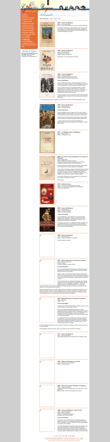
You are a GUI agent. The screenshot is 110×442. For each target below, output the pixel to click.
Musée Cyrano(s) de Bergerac (29, 45)
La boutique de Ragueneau (28, 43)
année (51, 18)
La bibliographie (26, 39)
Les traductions (26, 37)
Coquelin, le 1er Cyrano (28, 25)
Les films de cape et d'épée (28, 34)
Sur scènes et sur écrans (28, 28)
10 (66, 436)
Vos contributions (26, 36)
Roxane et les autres (27, 19)
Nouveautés (25, 16)
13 (72, 436)
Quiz (23, 46)
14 (74, 436)
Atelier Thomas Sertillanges (57, 438)
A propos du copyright (69, 438)
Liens (77, 438)
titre (59, 18)
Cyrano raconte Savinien (28, 18)
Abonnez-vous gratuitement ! (30, 56)
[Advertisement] (69, 2)
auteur (55, 18)
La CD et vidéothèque (27, 41)
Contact (81, 438)
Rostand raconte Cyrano (28, 23)
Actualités (24, 14)
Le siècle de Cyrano (27, 21)
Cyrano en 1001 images (28, 30)
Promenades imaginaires (28, 32)
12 (70, 436)
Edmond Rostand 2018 (27, 27)
